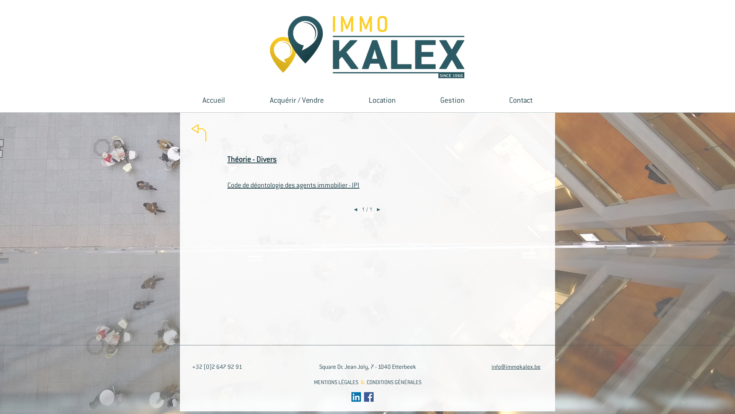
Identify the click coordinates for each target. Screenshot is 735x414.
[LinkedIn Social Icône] (356, 397)
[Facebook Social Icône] (369, 397)
